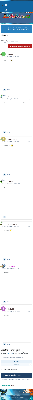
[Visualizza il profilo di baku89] (3, 308)
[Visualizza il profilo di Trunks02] (3, 266)
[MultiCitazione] (4, 90)
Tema (14, 392)
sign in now (10, 353)
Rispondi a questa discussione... (13, 357)
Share (17, 361)
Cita (8, 89)
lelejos (5, 40)
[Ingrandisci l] (11, 60)
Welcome (18, 42)
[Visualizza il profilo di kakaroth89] (3, 138)
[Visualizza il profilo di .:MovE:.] (3, 181)
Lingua (8, 392)
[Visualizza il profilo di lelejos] (3, 53)
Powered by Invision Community (16, 397)
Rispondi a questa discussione (20, 46)
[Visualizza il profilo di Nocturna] (3, 96)
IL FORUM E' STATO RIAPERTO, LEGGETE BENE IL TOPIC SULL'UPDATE (18, 28)
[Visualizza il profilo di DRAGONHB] (3, 223)
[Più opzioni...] (29, 57)
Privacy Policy (23, 392)
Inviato (10, 56)
